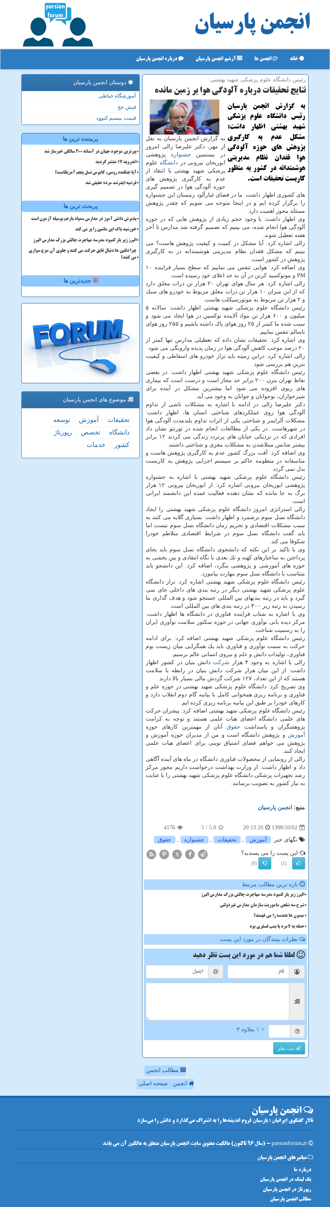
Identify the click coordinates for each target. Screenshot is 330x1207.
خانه (294, 59)
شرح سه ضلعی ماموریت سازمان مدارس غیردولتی (262, 905)
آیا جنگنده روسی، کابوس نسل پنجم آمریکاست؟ (95, 172)
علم (243, 654)
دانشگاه (169, 163)
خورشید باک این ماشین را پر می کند (105, 229)
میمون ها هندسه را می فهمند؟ (279, 916)
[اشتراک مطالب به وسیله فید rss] (151, 854)
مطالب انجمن (163, 1070)
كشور (122, 444)
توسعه (61, 419)
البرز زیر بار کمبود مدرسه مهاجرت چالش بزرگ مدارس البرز (252, 895)
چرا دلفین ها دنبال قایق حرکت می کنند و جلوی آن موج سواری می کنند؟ (82, 254)
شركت (221, 662)
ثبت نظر (287, 1048)
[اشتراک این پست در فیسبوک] (190, 854)
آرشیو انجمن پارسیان (216, 59)
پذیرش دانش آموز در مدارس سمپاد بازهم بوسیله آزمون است (83, 219)
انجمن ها (263, 59)
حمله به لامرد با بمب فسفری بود (277, 926)
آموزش (296, 735)
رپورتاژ (63, 432)
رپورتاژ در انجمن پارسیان (287, 1189)
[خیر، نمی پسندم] (264, 863)
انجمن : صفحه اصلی (163, 1083)
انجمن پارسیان (252, 24)
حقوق (233, 727)
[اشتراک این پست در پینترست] (164, 854)
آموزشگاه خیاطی (117, 96)
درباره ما (302, 1170)
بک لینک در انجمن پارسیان (285, 1179)
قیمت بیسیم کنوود (116, 118)
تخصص (90, 432)
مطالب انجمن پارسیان (290, 1199)
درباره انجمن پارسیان (157, 59)
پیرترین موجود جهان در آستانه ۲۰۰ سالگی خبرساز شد (90, 152)
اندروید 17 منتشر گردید (115, 162)
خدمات (96, 444)
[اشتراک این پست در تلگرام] (202, 854)
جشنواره (181, 155)
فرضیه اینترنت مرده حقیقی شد (110, 183)
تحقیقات (227, 840)
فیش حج (127, 107)
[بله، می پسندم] (298, 863)
